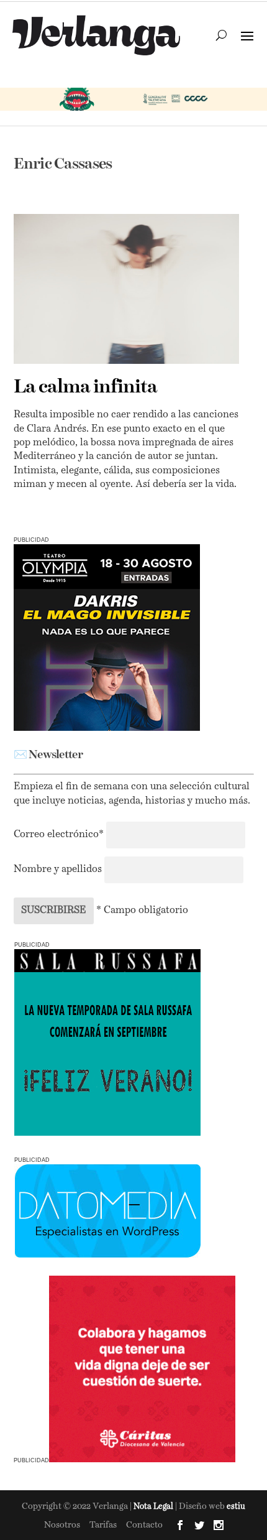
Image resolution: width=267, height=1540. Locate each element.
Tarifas (103, 1525)
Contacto (144, 1525)
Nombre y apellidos (58, 869)
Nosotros (62, 1525)
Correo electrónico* (60, 835)
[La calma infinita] (126, 289)
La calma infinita (85, 387)
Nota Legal (154, 1507)
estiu (236, 1507)
